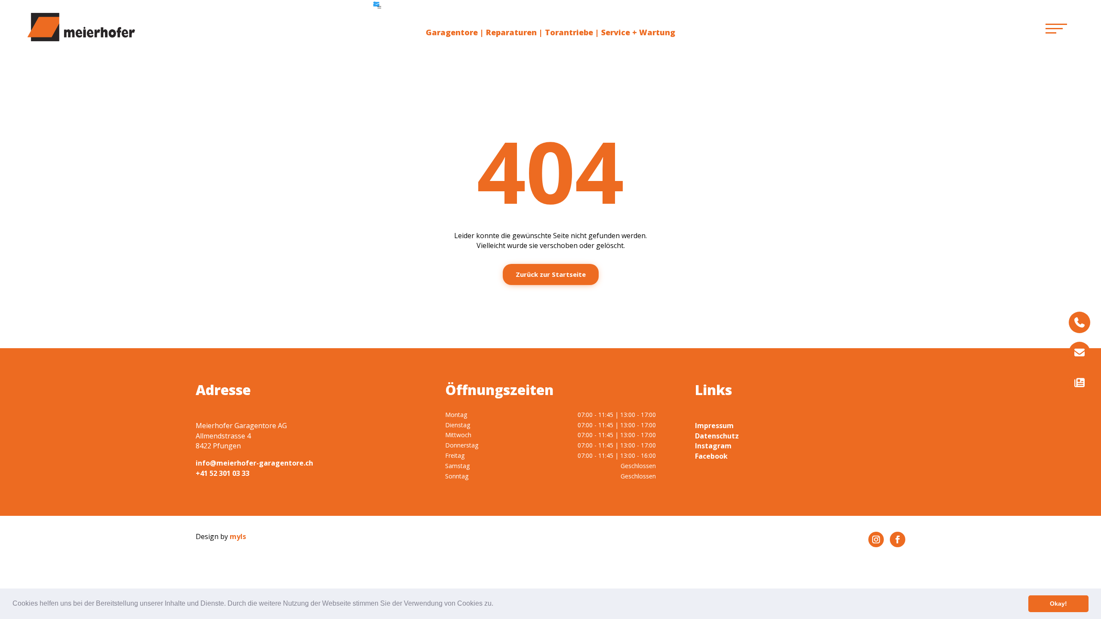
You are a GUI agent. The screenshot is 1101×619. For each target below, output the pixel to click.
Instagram (713, 445)
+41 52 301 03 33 (222, 473)
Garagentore (452, 32)
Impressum (714, 425)
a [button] (379, 7)
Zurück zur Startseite (551, 274)
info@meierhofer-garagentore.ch (254, 463)
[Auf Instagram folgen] (876, 539)
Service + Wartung (638, 32)
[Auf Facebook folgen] (897, 539)
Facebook (711, 456)
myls (238, 536)
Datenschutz (717, 436)
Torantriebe (569, 32)
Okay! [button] (1058, 603)
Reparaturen (511, 32)
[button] (496, 604)
